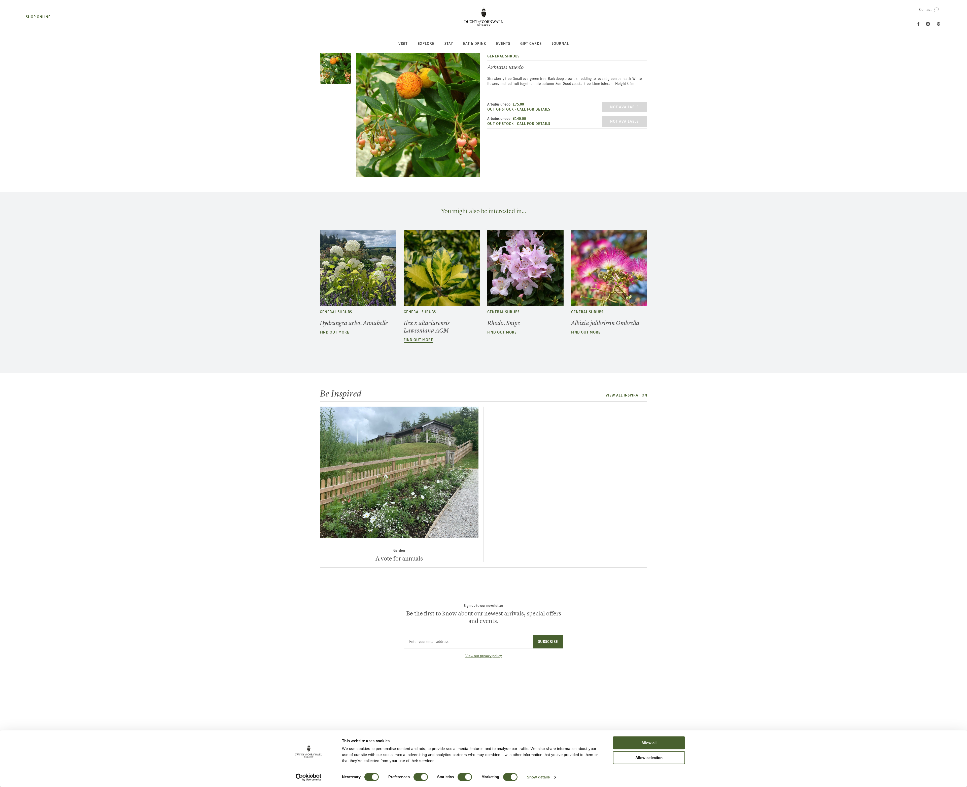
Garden (399, 550)
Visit (403, 44)
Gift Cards (531, 44)
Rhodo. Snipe (503, 323)
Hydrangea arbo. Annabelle (354, 323)
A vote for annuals (399, 558)
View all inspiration (626, 395)
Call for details (533, 109)
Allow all (649, 743)
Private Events (599, 713)
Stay (448, 44)
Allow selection (649, 758)
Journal (560, 44)
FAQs (599, 729)
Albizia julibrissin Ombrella (605, 323)
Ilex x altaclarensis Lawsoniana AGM (427, 326)
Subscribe (548, 642)
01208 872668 (370, 725)
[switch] (420, 777)
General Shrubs (503, 56)
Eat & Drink (474, 44)
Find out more (334, 332)
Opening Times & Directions (599, 705)
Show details (538, 777)
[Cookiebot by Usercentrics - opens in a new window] (309, 777)
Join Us (599, 721)
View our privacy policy (483, 656)
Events (503, 44)
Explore (426, 44)
